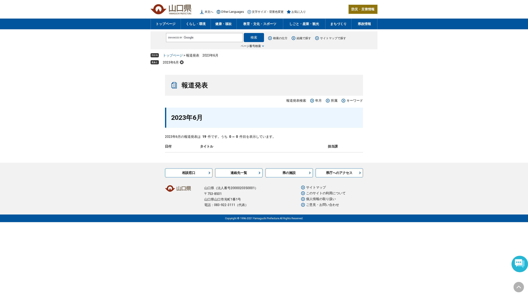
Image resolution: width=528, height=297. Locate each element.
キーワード (354, 101)
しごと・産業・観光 (304, 24)
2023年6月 (171, 62)
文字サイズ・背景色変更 (268, 11)
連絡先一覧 (239, 173)
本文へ (209, 11)
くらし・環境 (196, 24)
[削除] (182, 62)
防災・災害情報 (363, 9)
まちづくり (338, 24)
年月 (318, 101)
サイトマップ (316, 187)
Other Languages (232, 11)
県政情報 (364, 24)
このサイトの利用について (326, 193)
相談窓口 (188, 173)
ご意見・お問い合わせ (322, 205)
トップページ (166, 24)
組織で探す (304, 38)
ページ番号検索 (251, 46)
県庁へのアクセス (339, 173)
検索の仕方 (280, 38)
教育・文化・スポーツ (259, 24)
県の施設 (289, 173)
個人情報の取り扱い (321, 199)
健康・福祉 (223, 24)
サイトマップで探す (333, 38)
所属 (334, 101)
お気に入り (298, 11)
